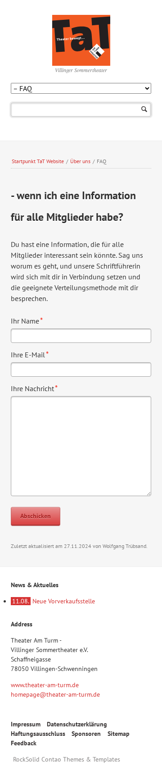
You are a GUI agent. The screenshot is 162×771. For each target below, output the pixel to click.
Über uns (80, 161)
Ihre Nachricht (34, 388)
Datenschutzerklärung (77, 724)
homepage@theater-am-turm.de (55, 694)
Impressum (25, 724)
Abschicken (35, 516)
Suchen (144, 109)
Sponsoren (86, 734)
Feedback (23, 743)
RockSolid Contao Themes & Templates (66, 759)
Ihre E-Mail (30, 354)
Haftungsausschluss (38, 734)
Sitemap (119, 734)
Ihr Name (27, 320)
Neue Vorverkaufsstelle (53, 601)
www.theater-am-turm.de (45, 685)
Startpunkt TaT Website (38, 161)
